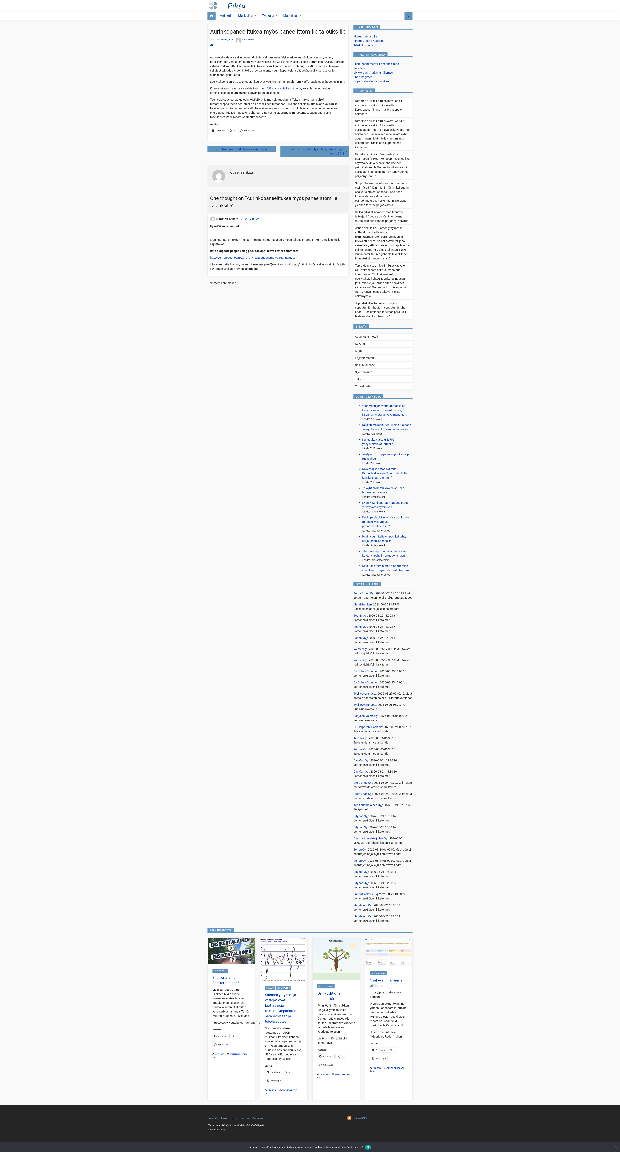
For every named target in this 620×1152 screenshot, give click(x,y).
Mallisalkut (245, 15)
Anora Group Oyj (363, 593)
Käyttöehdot (242, 1118)
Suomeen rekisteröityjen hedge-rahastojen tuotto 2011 (316, 151)
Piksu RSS (360, 1118)
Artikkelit (226, 15)
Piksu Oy (213, 1118)
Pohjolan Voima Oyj (365, 716)
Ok (368, 1147)
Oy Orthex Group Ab (365, 671)
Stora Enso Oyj (362, 783)
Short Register (362, 77)
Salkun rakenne (365, 365)
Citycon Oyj (360, 816)
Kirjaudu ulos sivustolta (368, 41)
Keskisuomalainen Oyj (367, 805)
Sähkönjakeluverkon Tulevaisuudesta (243, 149)
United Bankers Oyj (365, 894)
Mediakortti (259, 1118)
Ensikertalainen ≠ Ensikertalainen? (226, 980)
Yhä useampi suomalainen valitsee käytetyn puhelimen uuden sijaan (385, 553)
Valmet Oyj (360, 649)
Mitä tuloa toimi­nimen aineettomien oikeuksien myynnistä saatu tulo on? (385, 568)
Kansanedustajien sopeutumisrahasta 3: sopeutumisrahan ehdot (381, 307)
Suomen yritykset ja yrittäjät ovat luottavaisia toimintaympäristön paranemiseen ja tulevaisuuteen (379, 234)
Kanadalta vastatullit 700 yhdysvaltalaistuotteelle (378, 442)
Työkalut (268, 15)
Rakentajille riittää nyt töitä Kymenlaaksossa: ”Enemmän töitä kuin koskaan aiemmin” (384, 473)
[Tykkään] (211, 45)
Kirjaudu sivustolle (365, 36)
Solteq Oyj (360, 849)
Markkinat (290, 15)
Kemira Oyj (360, 738)
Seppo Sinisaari (343, 1074)
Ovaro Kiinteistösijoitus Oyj (370, 838)
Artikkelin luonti (363, 45)
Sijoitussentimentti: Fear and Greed (376, 64)
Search (408, 16)
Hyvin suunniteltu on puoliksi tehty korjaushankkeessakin (384, 538)
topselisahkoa (247, 39)
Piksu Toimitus (289, 1090)
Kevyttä (360, 344)
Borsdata (359, 68)
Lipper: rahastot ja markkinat (371, 81)
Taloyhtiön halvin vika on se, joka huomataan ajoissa (383, 490)
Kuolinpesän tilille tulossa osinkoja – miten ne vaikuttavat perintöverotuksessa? (385, 521)
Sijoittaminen (363, 372)
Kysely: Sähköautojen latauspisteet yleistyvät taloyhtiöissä (385, 505)
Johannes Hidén (238, 1054)
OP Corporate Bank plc (367, 727)
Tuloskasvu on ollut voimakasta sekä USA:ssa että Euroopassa (379, 105)
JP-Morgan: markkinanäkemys (373, 73)
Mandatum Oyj (362, 905)
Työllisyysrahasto (364, 694)
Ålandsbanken (362, 604)
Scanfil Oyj (360, 616)
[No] (616, 1147)
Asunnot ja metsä (366, 337)
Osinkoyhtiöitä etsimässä (329, 996)
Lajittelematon (364, 358)
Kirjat (358, 351)
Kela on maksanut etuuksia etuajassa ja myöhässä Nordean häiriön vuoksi (386, 427)
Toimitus (226, 1118)
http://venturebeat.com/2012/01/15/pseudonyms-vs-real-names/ (252, 258)
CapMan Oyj (361, 760)
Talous (359, 379)
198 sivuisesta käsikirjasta (284, 88)
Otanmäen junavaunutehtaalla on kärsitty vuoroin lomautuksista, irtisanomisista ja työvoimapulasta (384, 410)
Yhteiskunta (363, 386)
